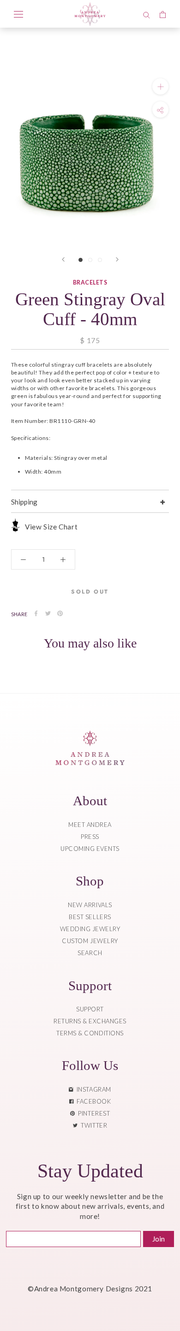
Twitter (92, 1125)
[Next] (117, 259)
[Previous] (63, 259)
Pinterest (92, 1113)
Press (90, 836)
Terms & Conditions (89, 1033)
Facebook (92, 1101)
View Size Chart (51, 527)
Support (90, 1009)
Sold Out (89, 592)
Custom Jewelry (90, 941)
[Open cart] (162, 14)
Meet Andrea (90, 824)
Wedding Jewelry (90, 929)
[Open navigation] (18, 14)
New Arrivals (90, 905)
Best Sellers (90, 917)
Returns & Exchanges (90, 1021)
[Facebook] (36, 613)
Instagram (92, 1089)
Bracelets (90, 282)
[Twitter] (48, 613)
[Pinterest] (60, 613)
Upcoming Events (90, 848)
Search (90, 953)
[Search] (146, 14)
